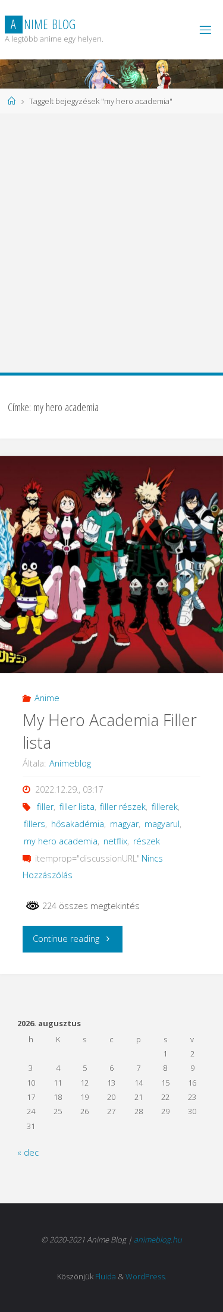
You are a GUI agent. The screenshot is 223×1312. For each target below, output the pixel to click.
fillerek (165, 806)
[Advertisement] (111, 242)
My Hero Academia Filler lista (110, 731)
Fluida (105, 1276)
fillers (34, 824)
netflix (115, 841)
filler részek (123, 806)
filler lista (77, 806)
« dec (28, 1152)
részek (146, 841)
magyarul (162, 824)
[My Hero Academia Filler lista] (111, 564)
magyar (124, 824)
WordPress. (146, 1276)
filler (45, 806)
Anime (46, 698)
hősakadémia (77, 824)
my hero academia (61, 841)
